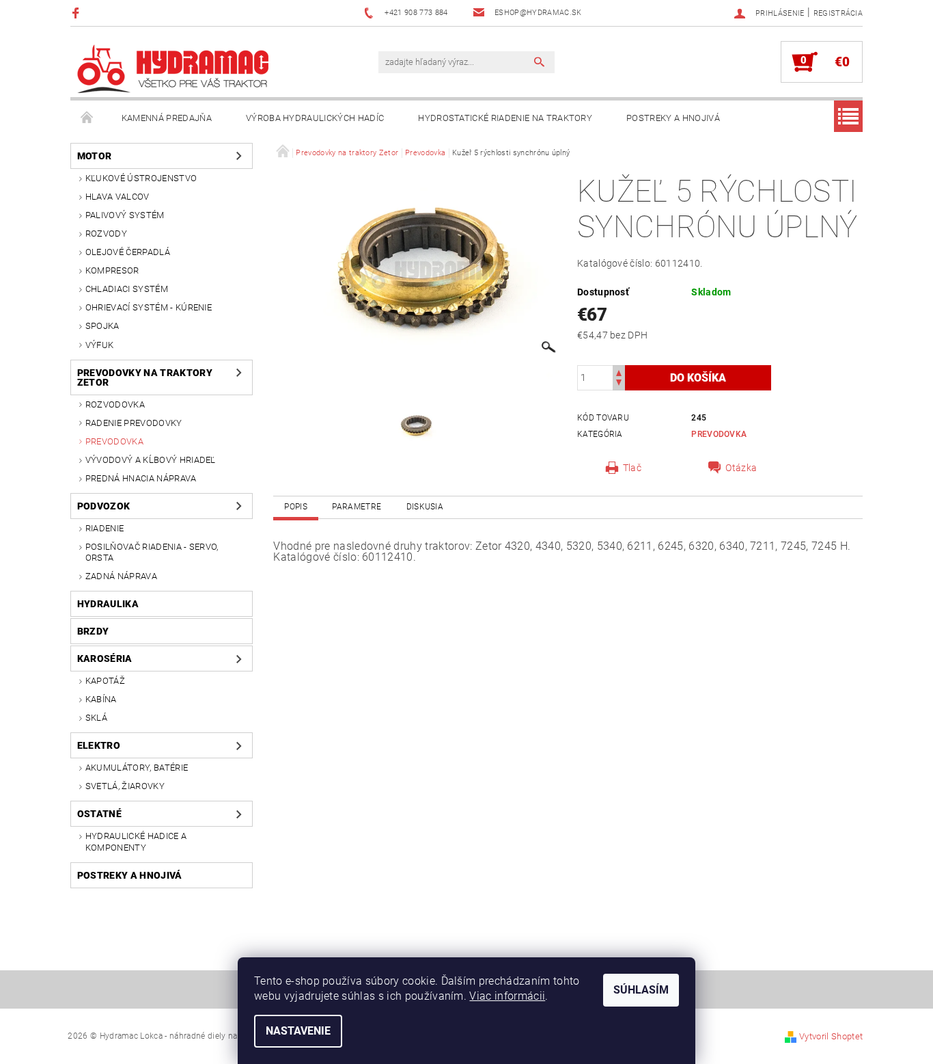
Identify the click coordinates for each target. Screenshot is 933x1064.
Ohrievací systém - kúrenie (148, 307)
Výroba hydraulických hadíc (315, 118)
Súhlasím (641, 989)
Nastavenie (298, 1030)
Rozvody (106, 233)
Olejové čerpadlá (127, 252)
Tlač (632, 467)
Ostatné (99, 813)
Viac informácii (507, 995)
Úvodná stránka (87, 118)
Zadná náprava (121, 576)
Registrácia (838, 13)
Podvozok (103, 506)
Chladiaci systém (126, 289)
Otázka (741, 467)
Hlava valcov (117, 196)
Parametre (356, 506)
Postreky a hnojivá (673, 118)
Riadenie (104, 528)
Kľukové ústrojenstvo (141, 178)
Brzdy (93, 631)
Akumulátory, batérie (136, 767)
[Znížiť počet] (619, 383)
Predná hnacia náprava (141, 478)
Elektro (98, 745)
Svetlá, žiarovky (125, 786)
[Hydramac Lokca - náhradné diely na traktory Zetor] (172, 68)
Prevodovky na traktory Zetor (144, 377)
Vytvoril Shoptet (831, 1036)
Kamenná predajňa (167, 118)
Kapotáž (105, 681)
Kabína (101, 699)
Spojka (102, 326)
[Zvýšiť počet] (619, 371)
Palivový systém (125, 215)
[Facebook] (77, 12)
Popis (295, 506)
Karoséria (105, 658)
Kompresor (112, 270)
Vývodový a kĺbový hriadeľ (150, 460)
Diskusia (425, 506)
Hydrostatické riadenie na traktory (505, 118)
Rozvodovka (115, 404)
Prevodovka (114, 441)
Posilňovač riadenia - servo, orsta (152, 552)
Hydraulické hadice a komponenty (135, 841)
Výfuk (99, 345)
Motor (94, 155)
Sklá (96, 718)
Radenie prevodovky (133, 423)
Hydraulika (108, 603)
